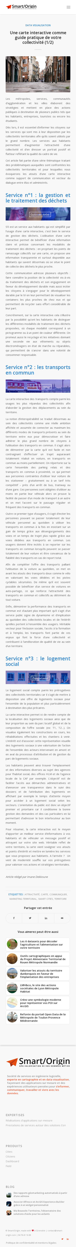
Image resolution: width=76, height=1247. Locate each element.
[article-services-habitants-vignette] (38, 74)
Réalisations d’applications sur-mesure (29, 1120)
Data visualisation (38, 25)
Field (8, 1166)
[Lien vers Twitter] (62, 1239)
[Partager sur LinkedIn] (46, 918)
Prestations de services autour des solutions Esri (36, 1125)
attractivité (32, 894)
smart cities (45, 898)
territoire (60, 898)
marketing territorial (23, 898)
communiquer (58, 894)
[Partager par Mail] (62, 918)
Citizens (10, 1156)
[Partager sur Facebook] (14, 918)
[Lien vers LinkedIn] (67, 1239)
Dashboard (12, 1161)
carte (44, 894)
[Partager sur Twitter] (30, 918)
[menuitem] (30, 1243)
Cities (9, 1151)
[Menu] (68, 7)
